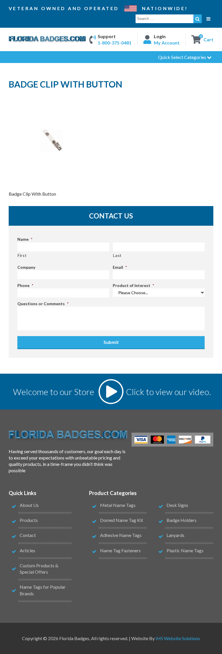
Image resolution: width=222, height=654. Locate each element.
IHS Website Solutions (178, 638)
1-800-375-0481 (115, 42)
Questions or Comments (43, 303)
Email (120, 267)
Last (117, 255)
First (22, 255)
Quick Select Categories (182, 57)
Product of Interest (133, 285)
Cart (208, 39)
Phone (25, 285)
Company (26, 267)
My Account (167, 42)
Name (24, 239)
